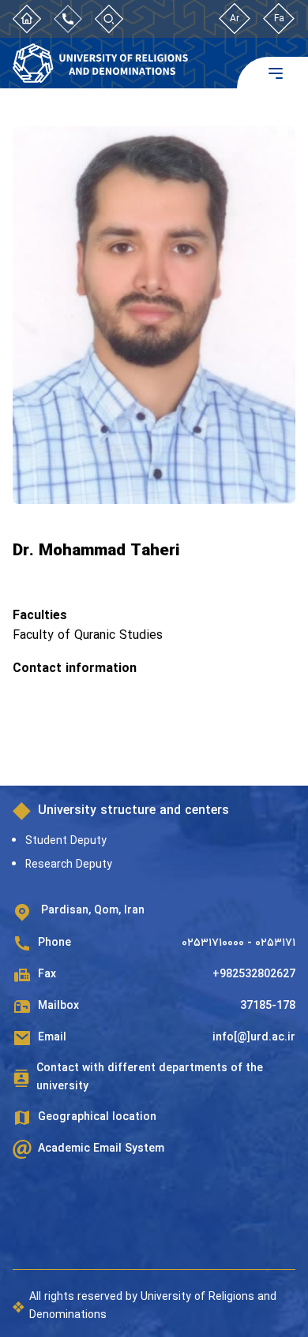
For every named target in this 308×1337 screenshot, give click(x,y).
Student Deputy (66, 841)
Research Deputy (68, 864)
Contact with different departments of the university (149, 1077)
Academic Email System (101, 1148)
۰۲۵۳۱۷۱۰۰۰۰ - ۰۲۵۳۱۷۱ (238, 943)
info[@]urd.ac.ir (253, 1037)
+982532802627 (253, 974)
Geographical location (97, 1117)
